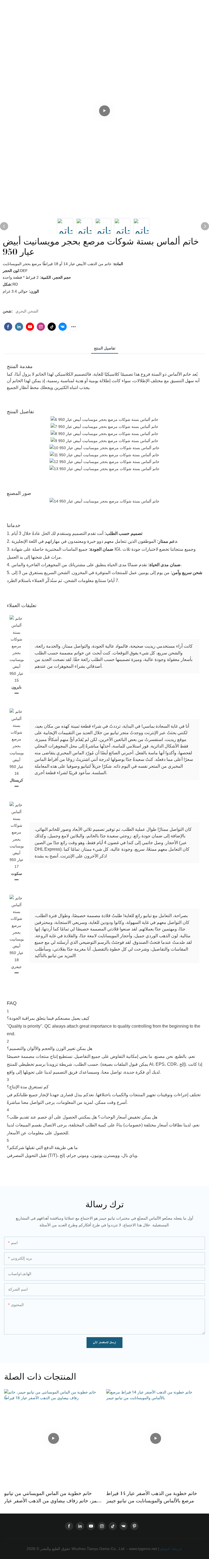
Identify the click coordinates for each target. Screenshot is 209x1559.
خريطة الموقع (170, 1548)
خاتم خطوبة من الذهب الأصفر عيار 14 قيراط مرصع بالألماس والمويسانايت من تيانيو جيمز (151, 1497)
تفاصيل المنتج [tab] (104, 348)
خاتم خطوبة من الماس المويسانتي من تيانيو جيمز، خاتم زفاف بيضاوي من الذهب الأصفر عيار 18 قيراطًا (52, 1497)
